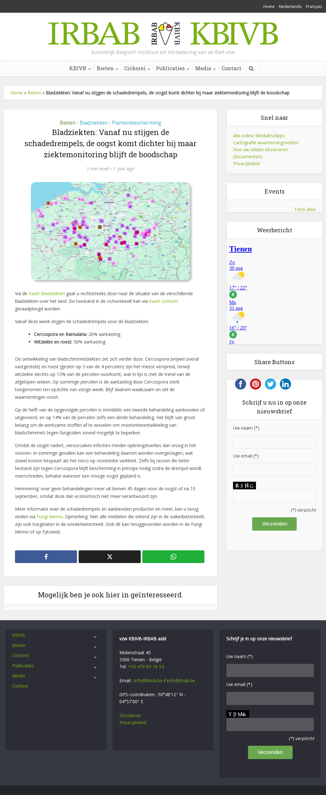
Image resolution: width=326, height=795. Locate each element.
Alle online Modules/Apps (259, 135)
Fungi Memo (50, 516)
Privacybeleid (246, 163)
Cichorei (134, 68)
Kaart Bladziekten (47, 293)
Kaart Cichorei (163, 301)
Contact (231, 68)
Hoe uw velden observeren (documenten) (260, 153)
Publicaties (170, 68)
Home (269, 6)
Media (203, 68)
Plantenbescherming (136, 122)
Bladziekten (94, 122)
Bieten (105, 68)
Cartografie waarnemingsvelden (266, 142)
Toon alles (305, 209)
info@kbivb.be (148, 680)
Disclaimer (130, 715)
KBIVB (77, 68)
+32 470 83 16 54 (146, 666)
